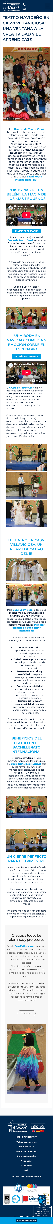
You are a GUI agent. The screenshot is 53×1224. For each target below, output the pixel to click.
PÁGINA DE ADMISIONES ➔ (26, 1176)
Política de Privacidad (26, 1151)
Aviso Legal (26, 1161)
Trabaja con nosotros (26, 1142)
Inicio (26, 1170)
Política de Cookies (26, 1156)
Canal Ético (26, 1166)
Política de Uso (26, 1147)
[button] (47, 6)
